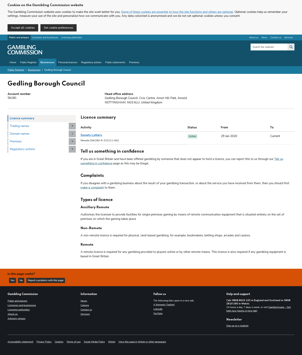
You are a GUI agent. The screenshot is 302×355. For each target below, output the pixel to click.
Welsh (111, 342)
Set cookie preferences (58, 28)
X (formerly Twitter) (164, 304)
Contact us (275, 37)
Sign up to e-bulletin (237, 325)
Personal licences (67, 62)
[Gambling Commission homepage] (25, 53)
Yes (13, 280)
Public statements (115, 62)
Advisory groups (16, 318)
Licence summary (22, 118)
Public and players (19, 37)
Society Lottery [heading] (91, 135)
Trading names (19, 126)
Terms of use (74, 342)
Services (288, 37)
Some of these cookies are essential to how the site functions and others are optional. (177, 12)
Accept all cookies (23, 28)
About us (253, 37)
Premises (134, 62)
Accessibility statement (20, 342)
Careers (85, 305)
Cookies (59, 342)
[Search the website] (291, 47)
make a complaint (92, 188)
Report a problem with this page (46, 280)
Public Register (28, 62)
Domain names (19, 134)
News (264, 37)
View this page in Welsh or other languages (142, 342)
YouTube (158, 313)
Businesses (47, 62)
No (22, 280)
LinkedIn (157, 309)
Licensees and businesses (45, 37)
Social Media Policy (94, 342)
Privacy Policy (44, 342)
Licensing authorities (71, 37)
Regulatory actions (91, 62)
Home (12, 62)
